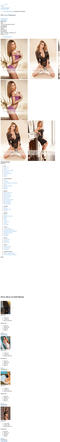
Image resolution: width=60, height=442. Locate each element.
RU (9, 7)
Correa (5, 220)
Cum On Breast (7, 247)
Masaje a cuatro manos (8, 199)
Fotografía (6, 181)
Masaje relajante (7, 202)
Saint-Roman (4, 20)
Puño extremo (7, 242)
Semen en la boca (7, 246)
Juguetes (5, 174)
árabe (6, 34)
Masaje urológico (7, 195)
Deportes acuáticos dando (9, 253)
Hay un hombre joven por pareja (10, 182)
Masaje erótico (7, 193)
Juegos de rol (6, 221)
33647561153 (4, 406)
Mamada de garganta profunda (10, 231)
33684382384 (4, 441)
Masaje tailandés (7, 196)
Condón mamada (7, 228)
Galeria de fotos (8, 36)
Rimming (6, 188)
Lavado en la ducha (8, 185)
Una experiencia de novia (9, 229)
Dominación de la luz (8, 216)
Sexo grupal (6, 171)
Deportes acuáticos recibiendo (10, 254)
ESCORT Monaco (8, 11)
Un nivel (5, 169)
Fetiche (5, 176)
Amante (5, 214)
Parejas (5, 184)
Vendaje (5, 223)
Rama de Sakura (7, 203)
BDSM (5, 217)
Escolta (5, 180)
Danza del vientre (7, 209)
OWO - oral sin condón (8, 170)
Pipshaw (5, 187)
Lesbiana (6, 210)
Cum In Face (6, 249)
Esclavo (5, 218)
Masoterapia (6, 198)
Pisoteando (6, 224)
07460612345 (4, 18)
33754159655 (4, 370)
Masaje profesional (8, 192)
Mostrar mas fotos (5, 162)
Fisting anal (6, 240)
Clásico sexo (6, 167)
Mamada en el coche (8, 232)
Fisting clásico (7, 239)
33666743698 (4, 335)
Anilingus (6, 235)
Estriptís (5, 207)
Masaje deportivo (7, 200)
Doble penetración (8, 173)
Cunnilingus (6, 234)
